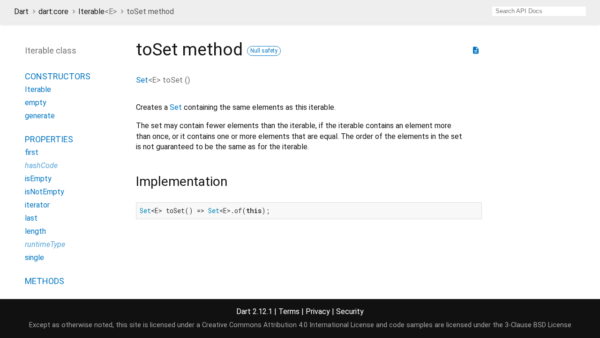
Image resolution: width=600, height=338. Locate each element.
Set (142, 79)
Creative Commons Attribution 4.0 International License (288, 325)
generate (40, 115)
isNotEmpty (44, 191)
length (35, 231)
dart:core (53, 11)
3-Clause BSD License (538, 325)
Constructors (57, 76)
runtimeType (45, 244)
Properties (49, 139)
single (34, 257)
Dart (21, 11)
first (31, 152)
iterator (37, 204)
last (31, 218)
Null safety (264, 50)
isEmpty (38, 178)
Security (350, 311)
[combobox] (539, 11)
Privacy (318, 311)
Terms (289, 311)
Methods (44, 281)
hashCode (41, 165)
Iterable (97, 11)
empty (35, 102)
